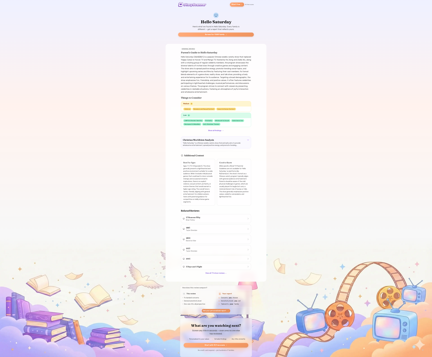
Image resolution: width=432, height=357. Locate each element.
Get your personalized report (214, 311)
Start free (236, 4)
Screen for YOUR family (214, 34)
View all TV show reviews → (216, 273)
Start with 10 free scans (215, 345)
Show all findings (214, 131)
